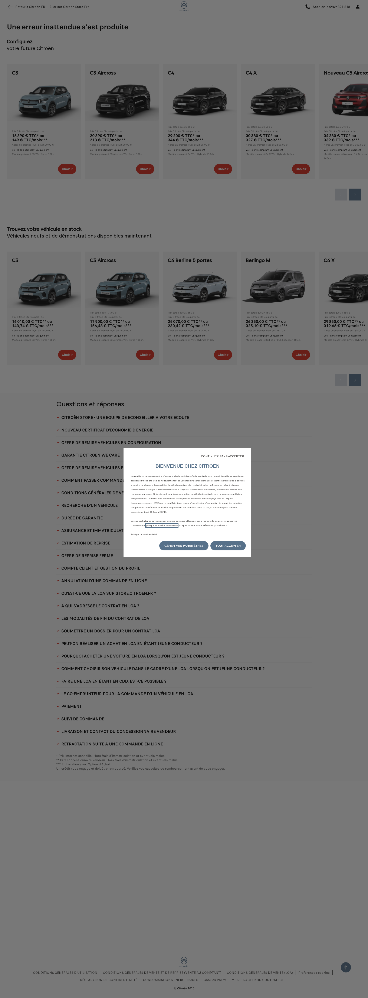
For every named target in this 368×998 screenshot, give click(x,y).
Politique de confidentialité (144, 534)
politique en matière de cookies (161, 525)
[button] (224, 456)
